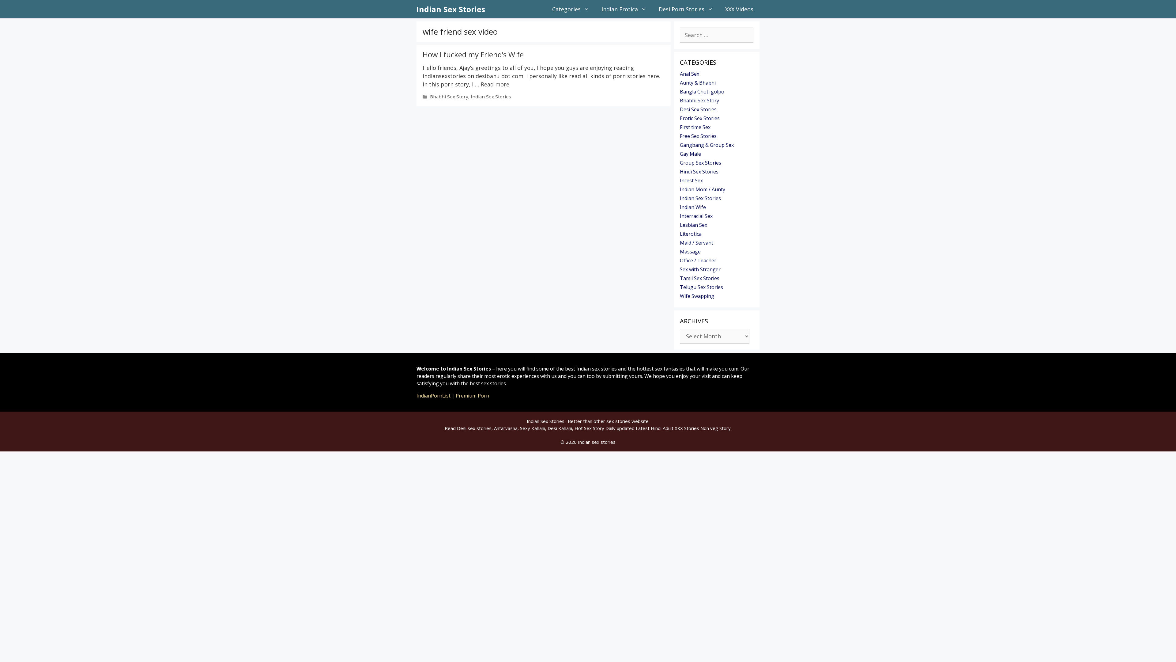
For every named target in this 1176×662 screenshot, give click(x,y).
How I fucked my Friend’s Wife (473, 54)
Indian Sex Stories (451, 9)
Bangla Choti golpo (702, 91)
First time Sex (695, 127)
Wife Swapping (697, 296)
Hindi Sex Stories (699, 171)
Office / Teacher (698, 260)
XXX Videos (739, 9)
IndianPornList (433, 395)
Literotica (691, 233)
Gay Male (690, 153)
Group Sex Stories (700, 162)
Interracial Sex (696, 216)
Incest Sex (691, 180)
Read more (495, 84)
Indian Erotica (619, 9)
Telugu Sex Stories (701, 287)
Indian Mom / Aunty (702, 189)
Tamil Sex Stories (699, 278)
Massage (690, 251)
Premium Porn (472, 395)
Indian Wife (693, 207)
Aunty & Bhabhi (698, 82)
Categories (566, 9)
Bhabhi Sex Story (449, 96)
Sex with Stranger (700, 269)
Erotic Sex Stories (700, 118)
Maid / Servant (696, 242)
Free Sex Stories (698, 136)
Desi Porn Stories (681, 9)
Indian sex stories (597, 442)
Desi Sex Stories (698, 109)
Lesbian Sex (693, 225)
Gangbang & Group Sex (707, 145)
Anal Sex (689, 73)
